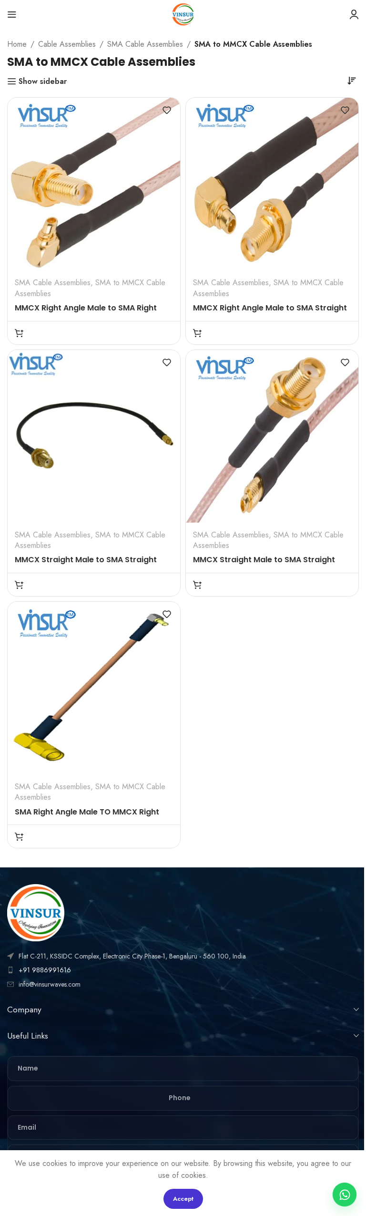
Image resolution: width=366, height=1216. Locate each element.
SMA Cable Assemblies (145, 44)
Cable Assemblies (67, 44)
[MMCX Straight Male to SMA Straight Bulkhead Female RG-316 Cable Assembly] (272, 436)
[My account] (354, 14)
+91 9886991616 (45, 970)
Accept (183, 1198)
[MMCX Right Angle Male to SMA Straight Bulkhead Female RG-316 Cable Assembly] (272, 184)
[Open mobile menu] (11, 14)
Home (17, 44)
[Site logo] (183, 13)
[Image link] (35, 912)
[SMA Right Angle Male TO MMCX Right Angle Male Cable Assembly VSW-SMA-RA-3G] (94, 688)
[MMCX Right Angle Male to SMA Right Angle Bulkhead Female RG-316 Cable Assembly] (94, 184)
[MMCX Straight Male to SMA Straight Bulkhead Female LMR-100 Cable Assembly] (94, 436)
